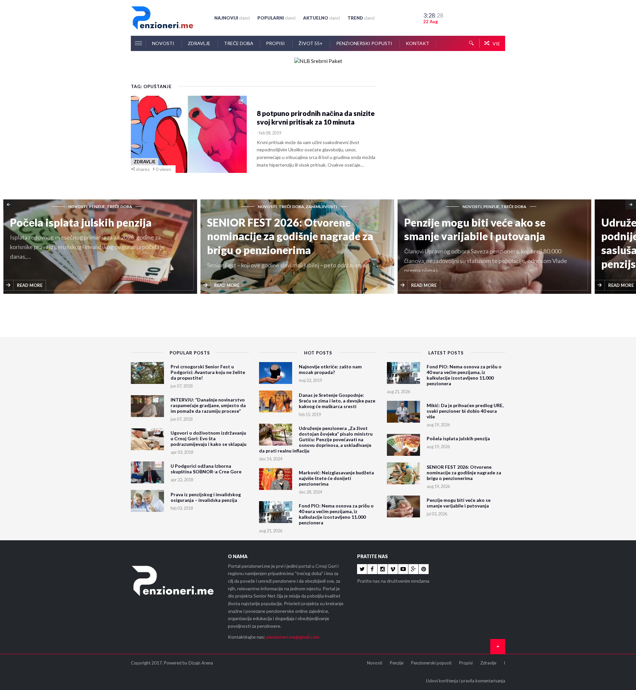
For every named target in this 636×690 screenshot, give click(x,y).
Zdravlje (199, 43)
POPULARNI (276, 18)
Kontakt (417, 43)
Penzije (396, 662)
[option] (104, 247)
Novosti (163, 43)
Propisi (276, 43)
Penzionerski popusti (364, 43)
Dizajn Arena (200, 662)
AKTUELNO (321, 18)
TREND (361, 18)
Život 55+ (311, 43)
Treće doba (238, 43)
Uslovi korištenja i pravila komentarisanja (465, 680)
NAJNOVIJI (232, 18)
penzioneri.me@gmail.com (292, 637)
